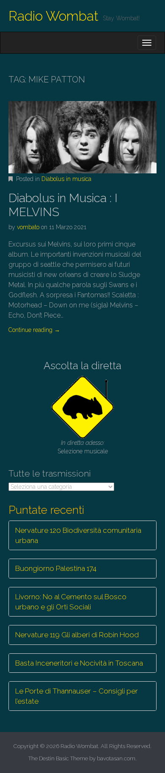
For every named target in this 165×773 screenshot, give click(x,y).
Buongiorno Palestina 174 (55, 568)
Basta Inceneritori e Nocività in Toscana (79, 663)
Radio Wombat (53, 16)
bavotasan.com (116, 758)
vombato (28, 227)
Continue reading (34, 329)
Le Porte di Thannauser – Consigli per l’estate (76, 696)
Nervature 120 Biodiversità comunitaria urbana (78, 535)
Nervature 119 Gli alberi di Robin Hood (77, 634)
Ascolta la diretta (82, 365)
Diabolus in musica (66, 178)
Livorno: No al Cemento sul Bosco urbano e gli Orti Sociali (70, 601)
